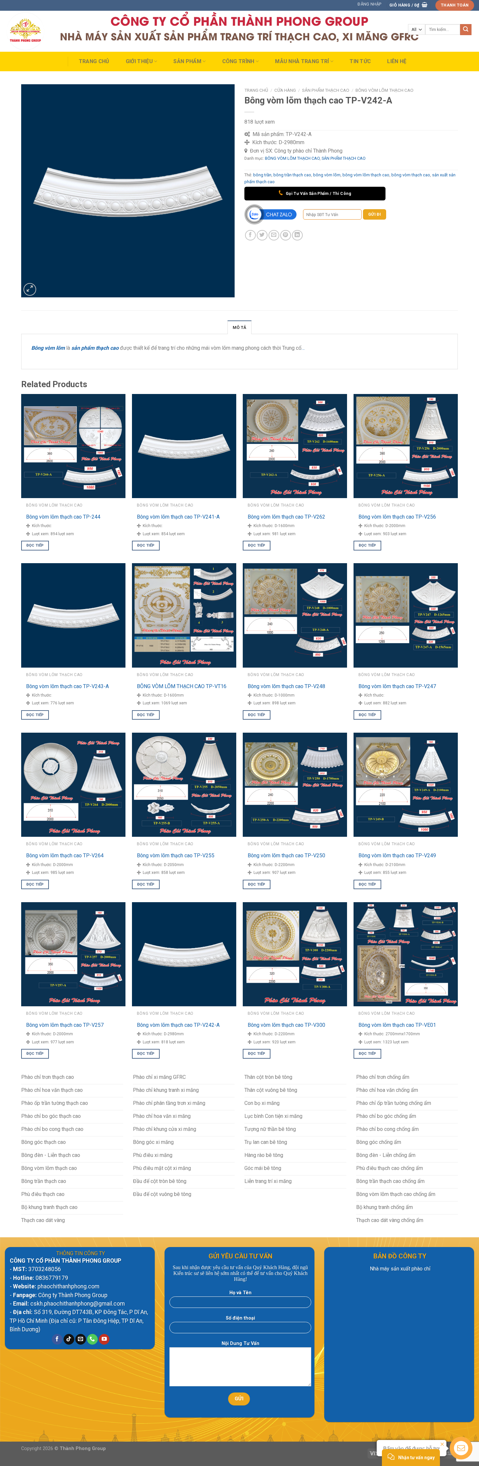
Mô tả (239, 327)
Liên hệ (396, 61)
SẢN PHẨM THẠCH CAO (325, 90)
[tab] (239, 327)
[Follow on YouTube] (104, 1339)
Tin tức (360, 61)
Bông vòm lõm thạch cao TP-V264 (65, 855)
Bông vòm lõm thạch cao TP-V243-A (67, 686)
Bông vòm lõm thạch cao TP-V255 (175, 855)
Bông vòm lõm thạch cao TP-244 (63, 517)
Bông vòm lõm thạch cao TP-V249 (397, 855)
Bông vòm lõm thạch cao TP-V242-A (178, 1025)
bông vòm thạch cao (410, 174)
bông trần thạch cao (292, 174)
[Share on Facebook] (250, 235)
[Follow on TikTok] (69, 1339)
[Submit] (465, 29)
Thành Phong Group (83, 1448)
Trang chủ (94, 61)
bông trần (262, 174)
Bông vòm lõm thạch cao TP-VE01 (397, 1025)
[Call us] (92, 1339)
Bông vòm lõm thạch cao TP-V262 (286, 517)
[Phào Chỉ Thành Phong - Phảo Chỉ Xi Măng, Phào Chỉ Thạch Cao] (37, 31)
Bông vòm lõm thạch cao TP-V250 (286, 855)
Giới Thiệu (139, 61)
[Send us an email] (80, 1339)
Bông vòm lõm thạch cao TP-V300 (286, 1025)
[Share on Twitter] (262, 235)
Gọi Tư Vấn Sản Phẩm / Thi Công (317, 193)
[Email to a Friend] (274, 235)
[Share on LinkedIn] (297, 235)
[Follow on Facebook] (57, 1339)
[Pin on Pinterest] (285, 235)
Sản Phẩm (187, 61)
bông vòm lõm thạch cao (365, 174)
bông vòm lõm (327, 174)
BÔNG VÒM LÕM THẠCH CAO (385, 90)
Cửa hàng (285, 90)
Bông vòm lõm (48, 348)
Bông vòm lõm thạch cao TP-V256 (397, 517)
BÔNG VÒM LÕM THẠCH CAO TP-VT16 (181, 686)
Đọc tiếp (35, 545)
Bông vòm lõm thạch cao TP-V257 (65, 1025)
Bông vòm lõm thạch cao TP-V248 (286, 686)
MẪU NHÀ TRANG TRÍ (302, 61)
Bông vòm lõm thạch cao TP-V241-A (178, 517)
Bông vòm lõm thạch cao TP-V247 (397, 686)
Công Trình (238, 61)
